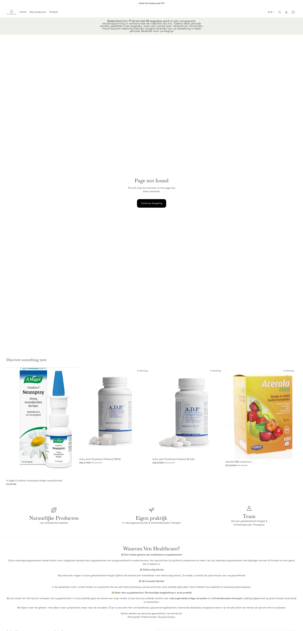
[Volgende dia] (72, 422)
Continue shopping (151, 203)
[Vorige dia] (11, 422)
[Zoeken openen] (279, 12)
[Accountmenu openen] (286, 12)
